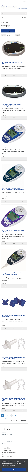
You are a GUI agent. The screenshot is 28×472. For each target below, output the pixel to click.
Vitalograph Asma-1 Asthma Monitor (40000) (14, 147)
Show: (17, 35)
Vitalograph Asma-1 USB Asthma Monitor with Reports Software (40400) (13, 273)
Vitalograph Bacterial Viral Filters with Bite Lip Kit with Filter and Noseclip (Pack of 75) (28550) (13, 399)
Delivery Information (7, 434)
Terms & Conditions (7, 441)
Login (24, 1)
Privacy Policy (5, 443)
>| (5, 418)
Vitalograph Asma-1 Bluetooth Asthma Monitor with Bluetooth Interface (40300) (13, 189)
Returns (4, 432)
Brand (4, 22)
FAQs (3, 439)
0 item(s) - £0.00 (22, 17)
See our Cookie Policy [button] (8, 465)
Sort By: (3, 35)
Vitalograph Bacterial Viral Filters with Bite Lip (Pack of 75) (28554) (13, 358)
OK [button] (14, 469)
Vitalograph (10, 22)
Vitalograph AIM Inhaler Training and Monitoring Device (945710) (11, 105)
